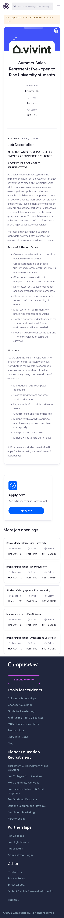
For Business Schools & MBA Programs (26, 791)
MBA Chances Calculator (23, 724)
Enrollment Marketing (21, 812)
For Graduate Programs (23, 799)
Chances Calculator (20, 705)
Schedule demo (24, 679)
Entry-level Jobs (18, 737)
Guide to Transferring (21, 711)
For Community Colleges (23, 782)
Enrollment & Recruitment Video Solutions (28, 768)
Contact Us (15, 872)
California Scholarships (22, 698)
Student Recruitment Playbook (27, 806)
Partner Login (16, 818)
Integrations (15, 848)
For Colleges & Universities (25, 776)
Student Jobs (16, 730)
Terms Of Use (16, 885)
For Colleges (16, 836)
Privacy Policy (16, 878)
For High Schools (18, 842)
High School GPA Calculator (25, 717)
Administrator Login (20, 855)
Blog (11, 743)
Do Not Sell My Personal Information (31, 891)
